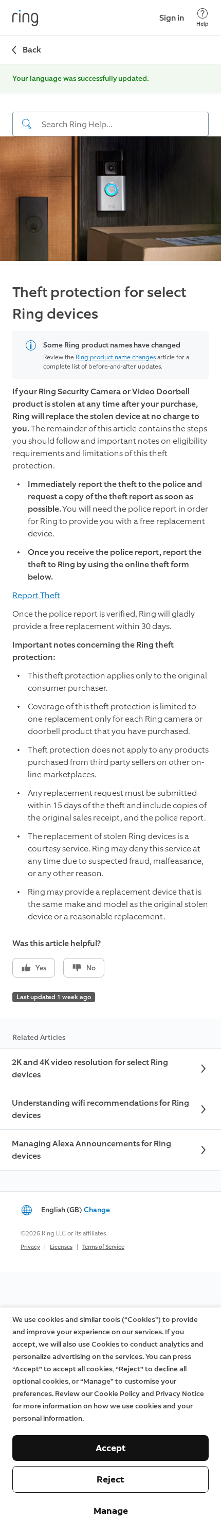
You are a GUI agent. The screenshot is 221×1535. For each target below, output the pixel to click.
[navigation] (110, 115)
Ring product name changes (116, 357)
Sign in (171, 18)
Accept (111, 1448)
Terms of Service (103, 1247)
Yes (40, 968)
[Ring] (25, 18)
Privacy (30, 1247)
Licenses (61, 1247)
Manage (111, 1510)
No (91, 968)
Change (97, 1210)
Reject (110, 1479)
